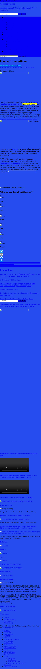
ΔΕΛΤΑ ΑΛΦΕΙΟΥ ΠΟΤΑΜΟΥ (18, 48)
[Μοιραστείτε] (20, 260)
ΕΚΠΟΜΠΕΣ (8, 651)
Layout (6, 656)
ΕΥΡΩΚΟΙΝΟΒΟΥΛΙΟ (15, 29)
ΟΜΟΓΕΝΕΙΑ (12, 26)
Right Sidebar (12, 660)
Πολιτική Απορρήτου (10, 666)
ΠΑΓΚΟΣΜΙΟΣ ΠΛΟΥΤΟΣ (16, 36)
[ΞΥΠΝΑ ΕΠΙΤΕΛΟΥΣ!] (8, 610)
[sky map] (3, 560)
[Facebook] (20, 257)
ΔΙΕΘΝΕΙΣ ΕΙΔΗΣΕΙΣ (11, 32)
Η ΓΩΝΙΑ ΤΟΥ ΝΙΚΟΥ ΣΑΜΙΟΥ (18, 46)
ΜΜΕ (5, 649)
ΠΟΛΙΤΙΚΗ (7, 19)
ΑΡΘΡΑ (6, 654)
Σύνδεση (6, 617)
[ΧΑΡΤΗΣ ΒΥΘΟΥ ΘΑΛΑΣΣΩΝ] (11, 568)
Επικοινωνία (7, 665)
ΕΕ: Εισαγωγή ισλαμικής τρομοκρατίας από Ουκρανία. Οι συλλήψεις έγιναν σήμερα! (17, 285)
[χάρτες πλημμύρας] (6, 575)
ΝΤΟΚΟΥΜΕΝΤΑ (10, 648)
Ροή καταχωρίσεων (10, 619)
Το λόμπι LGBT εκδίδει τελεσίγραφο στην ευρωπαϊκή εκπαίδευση (20, 266)
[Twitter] (20, 251)
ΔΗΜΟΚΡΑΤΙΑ (13, 22)
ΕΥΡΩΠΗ (11, 27)
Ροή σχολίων (8, 621)
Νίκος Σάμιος (30, 67)
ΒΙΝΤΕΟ (7, 38)
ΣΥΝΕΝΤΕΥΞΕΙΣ (9, 653)
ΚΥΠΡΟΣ (11, 24)
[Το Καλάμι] (4, 546)
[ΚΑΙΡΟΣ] (3, 553)
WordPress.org (8, 623)
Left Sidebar (11, 658)
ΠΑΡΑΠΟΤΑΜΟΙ (17, 49)
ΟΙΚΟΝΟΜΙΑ (8, 34)
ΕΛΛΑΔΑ (7, 31)
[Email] (20, 254)
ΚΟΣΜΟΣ (7, 21)
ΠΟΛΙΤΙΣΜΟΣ (12, 43)
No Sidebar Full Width (14, 661)
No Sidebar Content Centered (16, 663)
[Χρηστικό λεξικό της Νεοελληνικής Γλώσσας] (14, 519)
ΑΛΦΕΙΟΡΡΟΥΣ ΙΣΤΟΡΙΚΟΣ (13, 39)
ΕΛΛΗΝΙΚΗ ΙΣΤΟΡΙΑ (15, 41)
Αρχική (6, 17)
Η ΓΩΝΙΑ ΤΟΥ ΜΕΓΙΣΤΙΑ (16, 44)
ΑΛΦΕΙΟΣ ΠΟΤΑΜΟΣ (7, 4)
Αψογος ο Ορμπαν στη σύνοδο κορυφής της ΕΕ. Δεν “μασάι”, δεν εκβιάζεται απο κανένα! (20, 275)
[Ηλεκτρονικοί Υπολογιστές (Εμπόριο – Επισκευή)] (16, 501)
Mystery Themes (8, 627)
